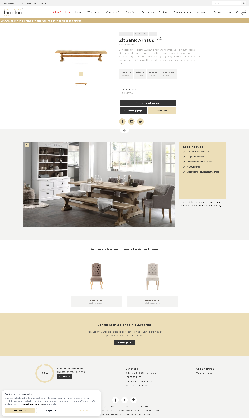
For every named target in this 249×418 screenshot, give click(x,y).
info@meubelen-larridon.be (140, 381)
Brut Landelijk (141, 34)
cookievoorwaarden (33, 404)
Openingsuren (28, 3)
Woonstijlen (94, 12)
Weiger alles (51, 410)
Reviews (163, 12)
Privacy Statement (107, 407)
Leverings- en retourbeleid (101, 410)
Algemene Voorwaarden (128, 410)
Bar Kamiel (45, 3)
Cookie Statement (142, 407)
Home (78, 12)
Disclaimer (124, 407)
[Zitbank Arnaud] (81, 54)
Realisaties (148, 12)
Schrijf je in (124, 343)
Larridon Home (126, 34)
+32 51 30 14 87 (134, 377)
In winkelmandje (149, 103)
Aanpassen (83, 410)
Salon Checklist (61, 12)
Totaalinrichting (182, 12)
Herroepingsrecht (151, 410)
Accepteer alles (20, 410)
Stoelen (153, 34)
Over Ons (131, 12)
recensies (64, 376)
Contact (218, 12)
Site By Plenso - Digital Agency (137, 414)
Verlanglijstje (134, 110)
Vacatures (202, 12)
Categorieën (113, 12)
